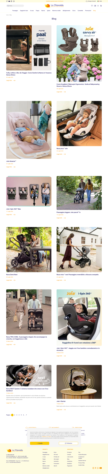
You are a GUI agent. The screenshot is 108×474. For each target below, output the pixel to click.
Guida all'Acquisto (82, 454)
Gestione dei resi (82, 460)
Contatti (69, 454)
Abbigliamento (66, 10)
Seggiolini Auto (24, 10)
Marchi (55, 465)
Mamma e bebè (56, 10)
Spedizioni (69, 463)
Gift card (56, 454)
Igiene (48, 10)
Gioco (73, 10)
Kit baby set (56, 456)
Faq (79, 452)
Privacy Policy (81, 462)
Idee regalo (56, 459)
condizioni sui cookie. (46, 436)
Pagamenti (69, 465)
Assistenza (69, 461)
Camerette (80, 10)
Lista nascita (70, 456)
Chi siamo (69, 452)
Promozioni (88, 10)
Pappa (37, 10)
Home (7, 14)
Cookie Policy (81, 465)
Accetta (40, 443)
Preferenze (69, 443)
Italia (100, 1)
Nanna (43, 10)
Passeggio (15, 10)
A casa (32, 10)
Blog (94, 10)
